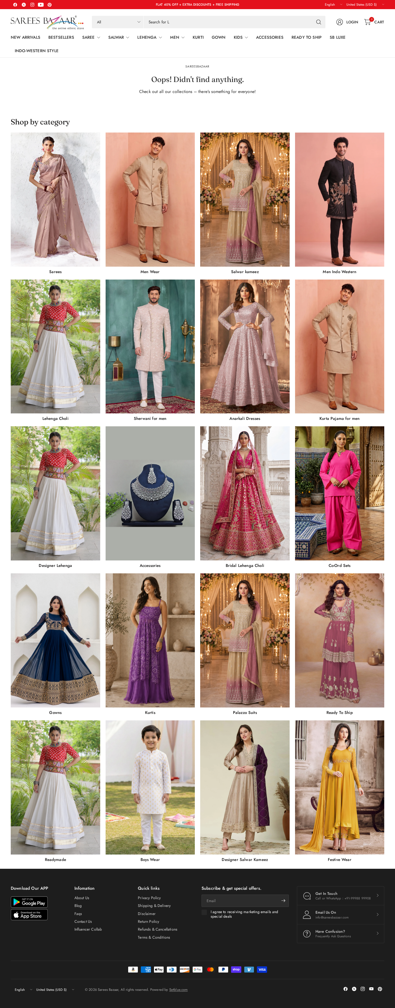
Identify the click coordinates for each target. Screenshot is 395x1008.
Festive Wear (339, 859)
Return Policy (148, 921)
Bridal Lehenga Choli (245, 565)
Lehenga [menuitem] (146, 37)
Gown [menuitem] (219, 37)
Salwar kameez (245, 271)
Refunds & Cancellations (157, 929)
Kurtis (150, 712)
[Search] (318, 22)
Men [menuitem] (174, 37)
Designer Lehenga (55, 565)
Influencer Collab (88, 929)
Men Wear (150, 271)
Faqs (78, 913)
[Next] (384, 497)
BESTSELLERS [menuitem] (61, 37)
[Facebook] (15, 4)
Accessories (150, 565)
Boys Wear (150, 859)
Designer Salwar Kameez (245, 859)
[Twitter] (23, 4)
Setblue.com (178, 989)
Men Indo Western (339, 271)
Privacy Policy (149, 897)
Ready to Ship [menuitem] (307, 37)
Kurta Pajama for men (339, 418)
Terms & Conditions (154, 937)
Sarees (55, 271)
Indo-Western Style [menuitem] (37, 51)
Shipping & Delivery (154, 905)
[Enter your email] (283, 901)
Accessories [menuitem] (269, 37)
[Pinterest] (49, 4)
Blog (78, 905)
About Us (81, 897)
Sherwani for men (150, 418)
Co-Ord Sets (340, 565)
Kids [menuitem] (238, 37)
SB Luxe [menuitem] (338, 37)
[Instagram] (32, 4)
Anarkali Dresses (244, 418)
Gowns (55, 712)
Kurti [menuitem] (198, 37)
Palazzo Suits (245, 712)
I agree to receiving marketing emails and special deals (244, 914)
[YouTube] (41, 4)
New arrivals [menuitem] (25, 37)
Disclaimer (147, 913)
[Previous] (11, 497)
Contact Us (83, 921)
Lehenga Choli (55, 418)
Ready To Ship (339, 712)
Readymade (55, 859)
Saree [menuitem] (88, 37)
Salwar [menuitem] (116, 37)
